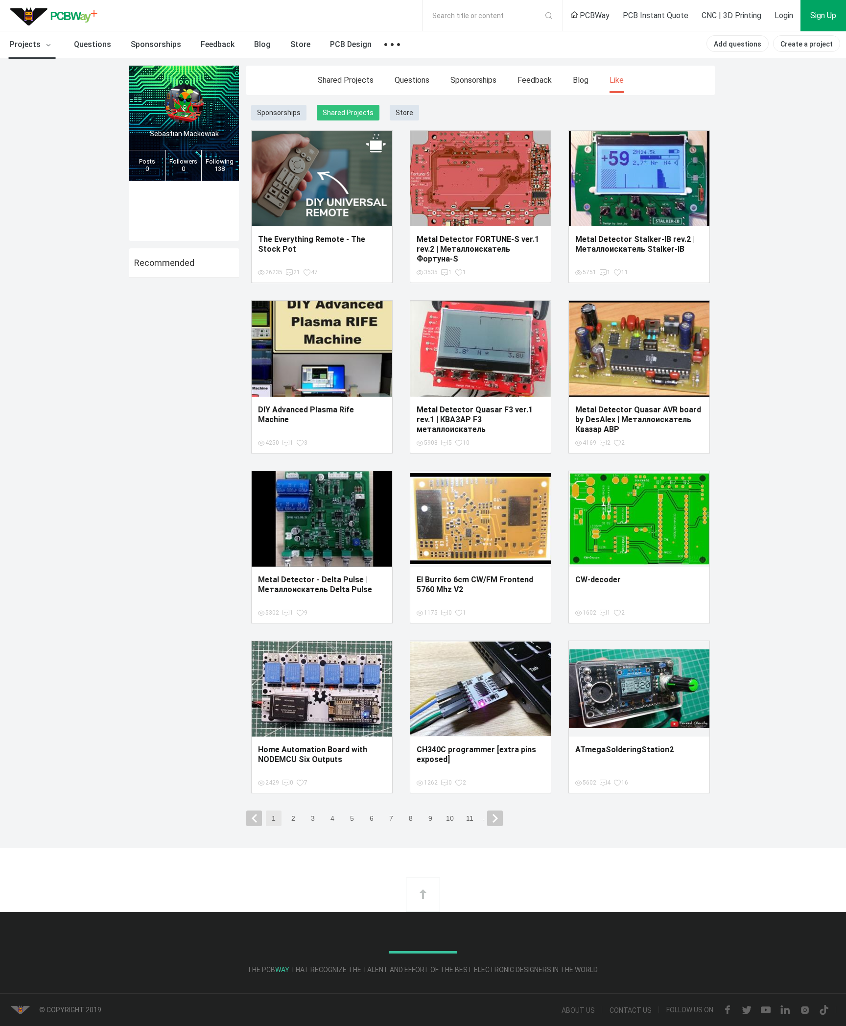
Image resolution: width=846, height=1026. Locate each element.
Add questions (737, 44)
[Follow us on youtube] (766, 1011)
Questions (92, 44)
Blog (262, 44)
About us (578, 1010)
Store (300, 44)
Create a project (806, 44)
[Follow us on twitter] (747, 1011)
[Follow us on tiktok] (824, 1011)
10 (450, 818)
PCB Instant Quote (655, 15)
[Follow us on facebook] (727, 1011)
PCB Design (351, 44)
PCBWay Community (56, 15)
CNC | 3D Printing (731, 15)
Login (784, 15)
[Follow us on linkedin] (785, 1010)
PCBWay (594, 15)
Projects (26, 44)
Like (617, 80)
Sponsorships (156, 44)
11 (469, 818)
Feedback (218, 44)
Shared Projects (346, 80)
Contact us (631, 1010)
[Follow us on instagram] (805, 1011)
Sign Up (823, 15)
